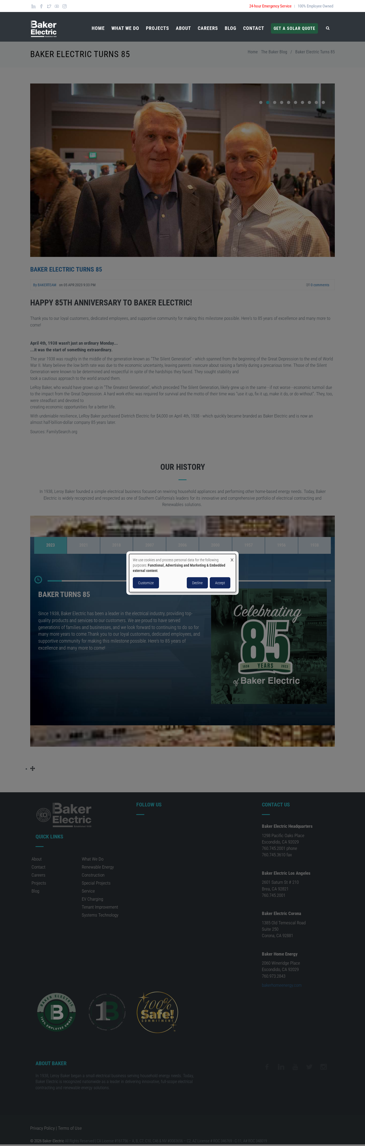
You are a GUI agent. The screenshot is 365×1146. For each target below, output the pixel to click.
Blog (230, 28)
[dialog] (182, 573)
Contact (253, 28)
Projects (157, 28)
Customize (146, 582)
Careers (208, 28)
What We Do (125, 28)
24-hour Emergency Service (270, 6)
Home (98, 28)
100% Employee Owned (315, 6)
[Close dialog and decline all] (232, 557)
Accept (220, 582)
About (183, 28)
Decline (197, 582)
